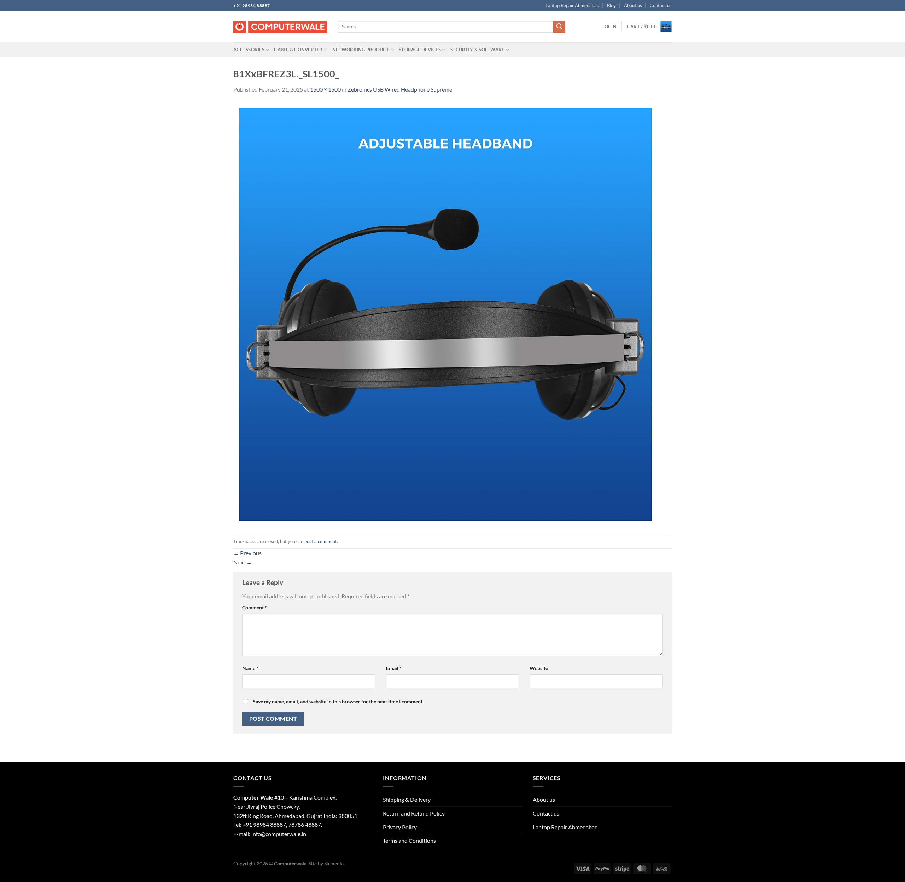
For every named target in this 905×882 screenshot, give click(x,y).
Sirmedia (334, 863)
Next (242, 562)
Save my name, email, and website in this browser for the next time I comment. (338, 701)
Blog (611, 5)
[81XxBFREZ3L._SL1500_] (445, 314)
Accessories (248, 49)
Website (539, 668)
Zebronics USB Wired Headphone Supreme (400, 89)
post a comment (320, 541)
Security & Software (477, 49)
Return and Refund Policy (414, 813)
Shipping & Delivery (407, 799)
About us (633, 5)
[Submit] (559, 27)
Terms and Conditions (409, 840)
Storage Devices (420, 49)
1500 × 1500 (325, 89)
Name (250, 668)
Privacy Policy (400, 827)
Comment (254, 607)
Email (394, 668)
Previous (247, 553)
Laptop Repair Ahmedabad (572, 5)
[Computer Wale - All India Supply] (280, 27)
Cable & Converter (298, 49)
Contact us (661, 5)
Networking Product (360, 49)
